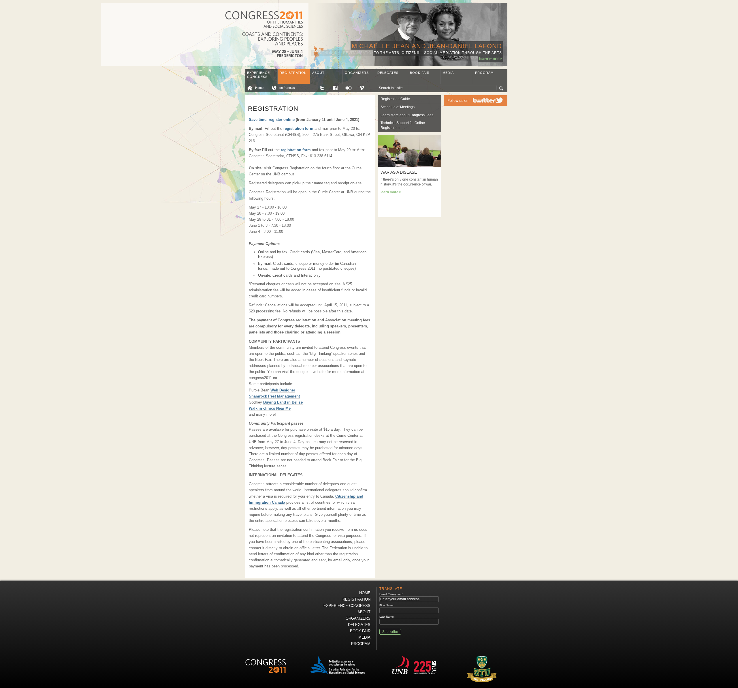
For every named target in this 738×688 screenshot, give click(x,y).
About (318, 72)
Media (448, 72)
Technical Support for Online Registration (403, 125)
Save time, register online (272, 119)
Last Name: (387, 616)
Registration (293, 72)
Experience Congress (258, 74)
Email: (390, 594)
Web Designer (282, 390)
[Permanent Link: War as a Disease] (409, 166)
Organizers (357, 72)
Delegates (387, 72)
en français (287, 87)
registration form (298, 128)
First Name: (386, 605)
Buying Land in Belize (283, 402)
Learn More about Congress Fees (407, 115)
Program (484, 72)
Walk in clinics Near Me (270, 408)
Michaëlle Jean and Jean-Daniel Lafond (427, 46)
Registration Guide (395, 99)
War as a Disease (399, 172)
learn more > (490, 59)
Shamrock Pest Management (274, 396)
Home (259, 87)
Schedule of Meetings (398, 107)
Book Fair (420, 72)
